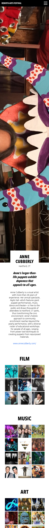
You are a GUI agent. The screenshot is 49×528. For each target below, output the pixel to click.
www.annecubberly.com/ (24, 343)
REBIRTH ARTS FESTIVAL (11, 3)
